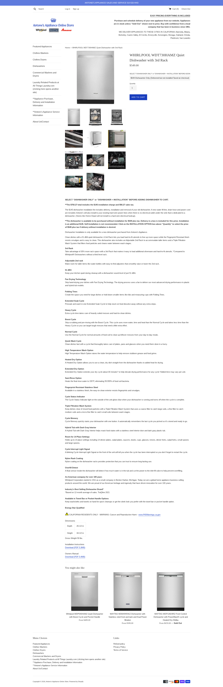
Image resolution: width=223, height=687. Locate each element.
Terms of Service (120, 650)
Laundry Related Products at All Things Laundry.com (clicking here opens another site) (46, 87)
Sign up (76, 9)
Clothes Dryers (39, 60)
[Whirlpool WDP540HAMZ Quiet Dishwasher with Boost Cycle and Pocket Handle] (84, 591)
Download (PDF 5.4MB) (75, 557)
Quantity (132, 84)
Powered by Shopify (76, 681)
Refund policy (119, 644)
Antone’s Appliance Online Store (57, 681)
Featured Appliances (42, 46)
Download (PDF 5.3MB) (75, 547)
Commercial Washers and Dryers (44, 74)
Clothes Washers (40, 53)
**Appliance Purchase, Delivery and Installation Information (44, 102)
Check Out (186, 9)
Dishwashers (39, 66)
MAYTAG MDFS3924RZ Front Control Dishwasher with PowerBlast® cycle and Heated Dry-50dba (171, 617)
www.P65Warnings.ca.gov (149, 515)
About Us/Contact (41, 122)
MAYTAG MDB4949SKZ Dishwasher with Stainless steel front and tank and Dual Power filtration (128, 617)
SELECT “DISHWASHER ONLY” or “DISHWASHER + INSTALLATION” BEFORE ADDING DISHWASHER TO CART (169, 74)
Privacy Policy (119, 647)
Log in (67, 9)
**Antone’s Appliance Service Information (46, 113)
